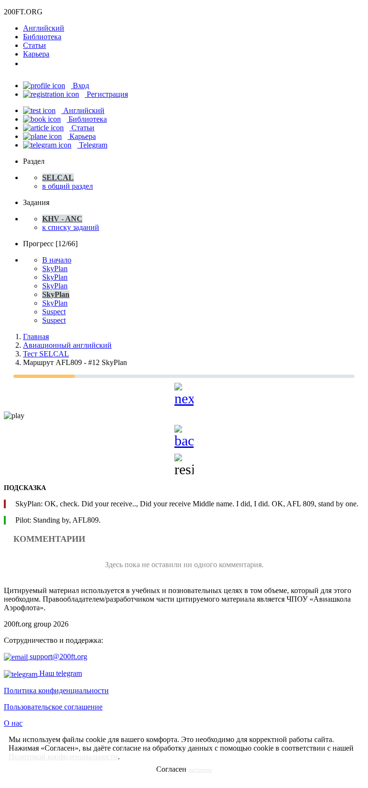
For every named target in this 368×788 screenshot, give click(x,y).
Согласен (171, 769)
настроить (200, 769)
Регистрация (106, 94)
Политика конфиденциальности (56, 690)
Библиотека (42, 37)
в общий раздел (67, 186)
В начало (56, 260)
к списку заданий (70, 227)
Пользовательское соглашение (53, 707)
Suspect (54, 312)
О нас (13, 723)
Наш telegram (59, 673)
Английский (43, 28)
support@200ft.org (57, 656)
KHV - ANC (62, 219)
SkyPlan (55, 268)
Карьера (36, 54)
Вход (80, 85)
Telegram (92, 145)
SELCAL (58, 177)
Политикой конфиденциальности (63, 757)
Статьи (34, 45)
